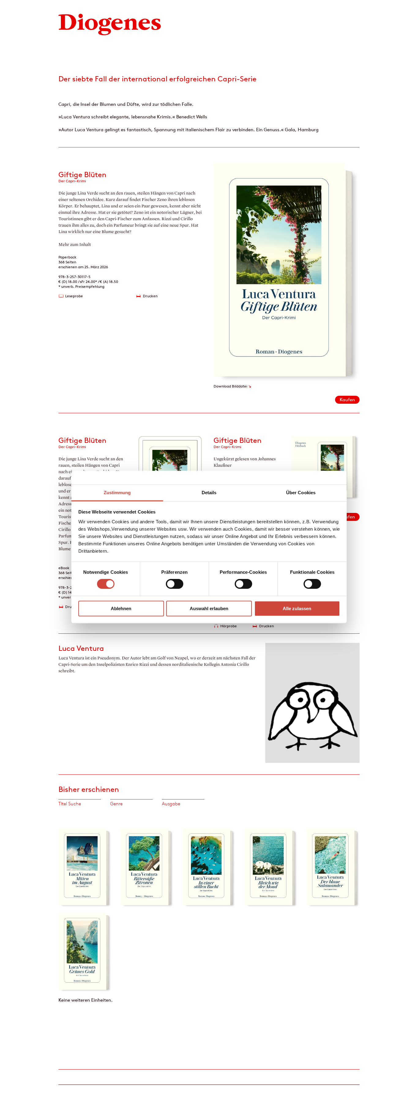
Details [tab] (209, 492)
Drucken (150, 296)
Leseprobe (74, 296)
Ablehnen (121, 608)
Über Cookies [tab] (300, 492)
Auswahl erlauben (209, 608)
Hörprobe (228, 626)
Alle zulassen (297, 608)
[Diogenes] (109, 24)
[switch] (174, 584)
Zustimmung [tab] (117, 492)
